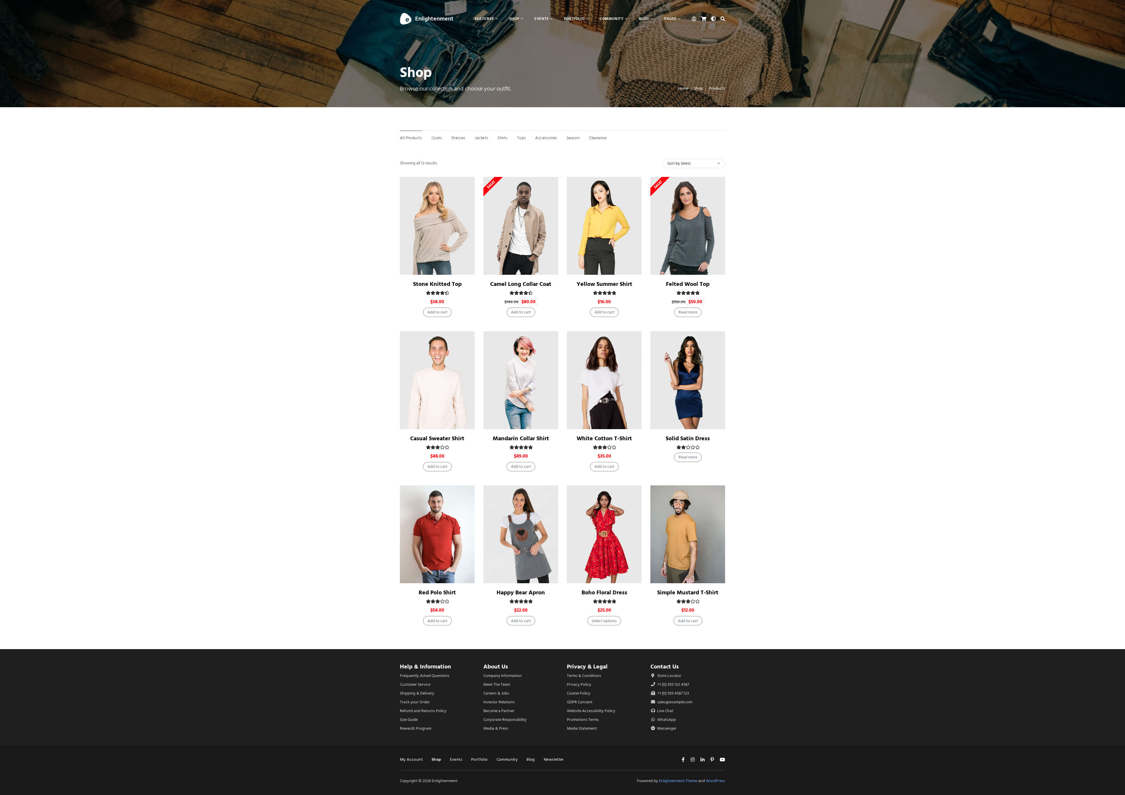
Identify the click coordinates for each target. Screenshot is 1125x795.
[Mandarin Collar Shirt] (520, 380)
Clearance (598, 137)
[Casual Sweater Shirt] (437, 380)
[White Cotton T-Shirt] (604, 380)
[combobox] (693, 163)
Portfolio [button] (574, 18)
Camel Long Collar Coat (520, 284)
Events (456, 759)
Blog (530, 759)
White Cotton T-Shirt (604, 438)
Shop (698, 88)
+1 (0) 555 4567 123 (672, 693)
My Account (411, 759)
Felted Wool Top (688, 284)
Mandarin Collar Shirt (521, 438)
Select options (604, 621)
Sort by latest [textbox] (679, 163)
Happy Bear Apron (521, 592)
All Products (411, 137)
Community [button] (611, 18)
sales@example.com (674, 702)
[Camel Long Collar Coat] (520, 226)
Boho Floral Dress (604, 592)
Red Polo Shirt (437, 592)
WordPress (715, 780)
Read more (688, 312)
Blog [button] (644, 18)
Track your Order (415, 702)
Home (683, 88)
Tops (521, 137)
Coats (437, 137)
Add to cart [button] (437, 312)
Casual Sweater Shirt (437, 438)
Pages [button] (670, 18)
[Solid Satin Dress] (687, 380)
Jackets (481, 137)
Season (573, 137)
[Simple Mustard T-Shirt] (687, 534)
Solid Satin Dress (688, 438)
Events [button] (541, 18)
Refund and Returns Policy (423, 710)
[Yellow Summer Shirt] (604, 226)
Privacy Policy (579, 684)
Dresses (458, 137)
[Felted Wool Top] (687, 226)
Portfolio (479, 759)
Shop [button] (514, 18)
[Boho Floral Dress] (604, 534)
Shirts (502, 137)
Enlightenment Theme (678, 780)
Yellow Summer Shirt (604, 284)
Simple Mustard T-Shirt (687, 592)
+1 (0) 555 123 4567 (672, 684)
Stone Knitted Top (437, 284)
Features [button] (484, 18)
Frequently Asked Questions (424, 675)
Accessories (546, 137)
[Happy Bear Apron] (520, 534)
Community (507, 759)
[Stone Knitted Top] (437, 226)
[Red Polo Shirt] (437, 534)
